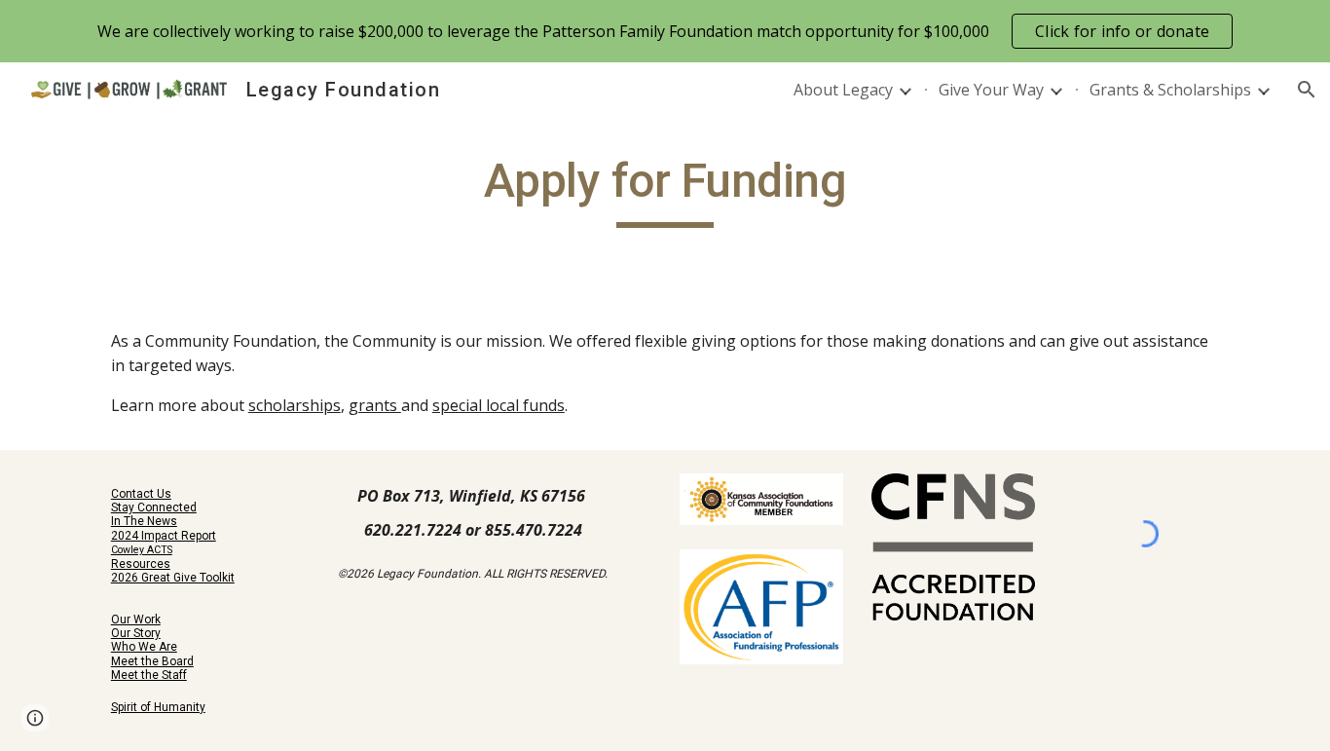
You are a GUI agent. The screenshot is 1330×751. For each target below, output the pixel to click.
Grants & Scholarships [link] (1170, 89)
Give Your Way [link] (991, 89)
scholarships (294, 405)
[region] (665, 31)
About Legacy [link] (843, 89)
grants (375, 405)
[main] (665, 190)
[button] (1306, 89)
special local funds (498, 405)
